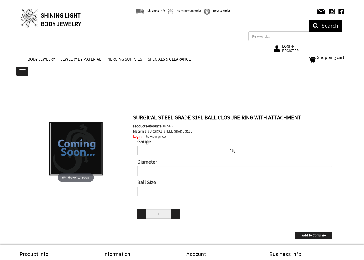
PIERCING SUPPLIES (124, 59)
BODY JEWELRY (41, 59)
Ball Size (146, 182)
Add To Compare (314, 235)
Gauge (144, 141)
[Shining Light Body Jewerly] (29, 18)
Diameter (147, 162)
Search (328, 25)
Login (137, 136)
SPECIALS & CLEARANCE (169, 59)
